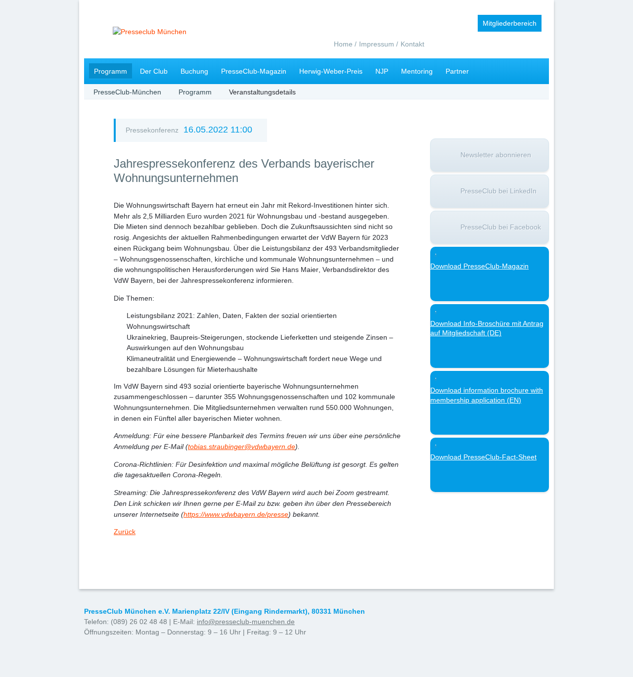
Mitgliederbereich (510, 23)
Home (343, 44)
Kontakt (412, 44)
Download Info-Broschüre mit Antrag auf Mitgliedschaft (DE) (486, 328)
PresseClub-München (127, 92)
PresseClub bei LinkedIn (498, 191)
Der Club (154, 71)
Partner (457, 71)
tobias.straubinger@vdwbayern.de (241, 447)
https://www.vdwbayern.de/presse (235, 514)
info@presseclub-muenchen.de (246, 622)
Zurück (125, 532)
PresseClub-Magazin (253, 71)
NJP (381, 71)
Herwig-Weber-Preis (330, 71)
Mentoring (417, 71)
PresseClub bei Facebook (500, 227)
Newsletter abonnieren (495, 155)
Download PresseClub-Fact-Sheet (483, 457)
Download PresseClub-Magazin (479, 266)
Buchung (194, 71)
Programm (110, 71)
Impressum (376, 44)
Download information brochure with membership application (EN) (486, 395)
